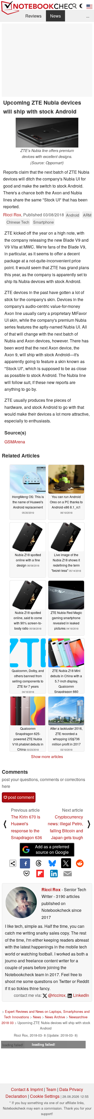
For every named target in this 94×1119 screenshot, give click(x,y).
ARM (87, 215)
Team (51, 1089)
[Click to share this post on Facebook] (25, 863)
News (55, 16)
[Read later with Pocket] (26, 873)
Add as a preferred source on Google (52, 849)
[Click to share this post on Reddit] (80, 863)
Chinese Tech (18, 222)
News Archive (55, 1016)
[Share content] (12, 863)
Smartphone (43, 222)
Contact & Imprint (27, 1089)
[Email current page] (67, 874)
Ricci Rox (12, 215)
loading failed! (12, 1044)
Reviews (33, 16)
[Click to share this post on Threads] (39, 863)
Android (72, 215)
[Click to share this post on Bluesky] (52, 863)
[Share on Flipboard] (40, 873)
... (87, 16)
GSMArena (14, 442)
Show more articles (47, 756)
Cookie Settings (45, 1096)
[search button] (74, 6)
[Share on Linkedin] (54, 873)
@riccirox (56, 995)
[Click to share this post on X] (66, 863)
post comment (20, 797)
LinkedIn (80, 995)
